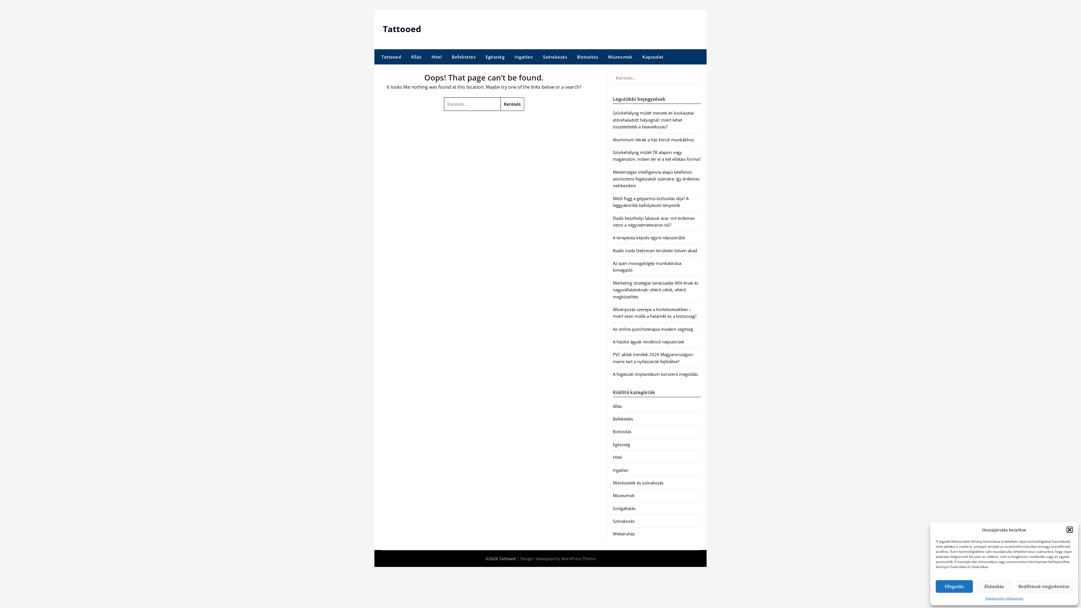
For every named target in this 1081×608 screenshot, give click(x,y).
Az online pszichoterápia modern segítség (653, 329)
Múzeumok (620, 57)
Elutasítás (994, 586)
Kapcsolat (653, 57)
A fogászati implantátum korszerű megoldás (655, 374)
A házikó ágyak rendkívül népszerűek (648, 342)
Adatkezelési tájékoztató (1004, 598)
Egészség (495, 57)
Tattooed (402, 29)
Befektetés (463, 57)
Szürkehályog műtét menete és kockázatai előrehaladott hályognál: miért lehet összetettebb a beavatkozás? (653, 119)
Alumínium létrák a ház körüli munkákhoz (653, 139)
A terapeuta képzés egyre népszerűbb (649, 237)
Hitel (437, 57)
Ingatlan (524, 57)
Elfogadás (954, 586)
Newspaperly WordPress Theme (565, 558)
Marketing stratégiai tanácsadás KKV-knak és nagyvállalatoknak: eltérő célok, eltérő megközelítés (655, 289)
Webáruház (624, 534)
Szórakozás (555, 57)
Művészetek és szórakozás (638, 483)
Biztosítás (587, 57)
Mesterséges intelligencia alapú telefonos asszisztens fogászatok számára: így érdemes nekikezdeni (656, 179)
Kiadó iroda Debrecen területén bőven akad (655, 250)
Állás (416, 57)
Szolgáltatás (624, 508)
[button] (1070, 530)
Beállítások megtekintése (1044, 586)
